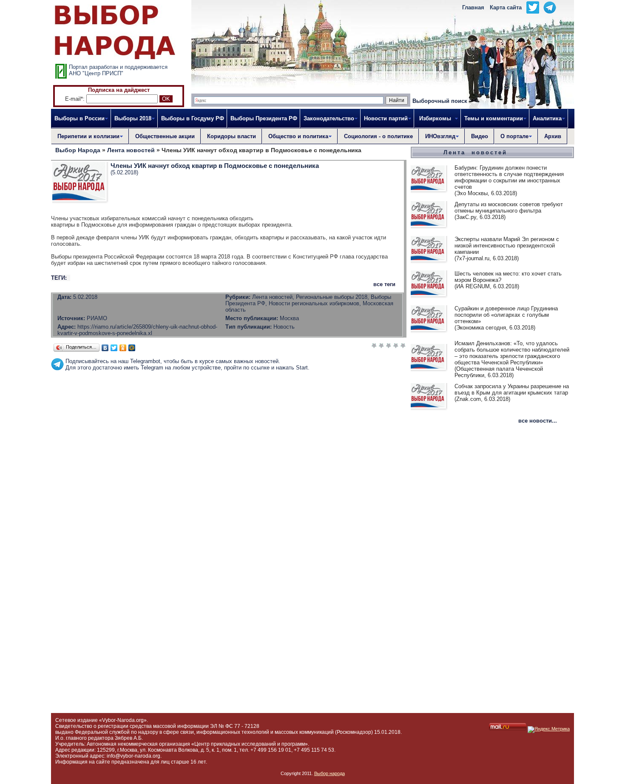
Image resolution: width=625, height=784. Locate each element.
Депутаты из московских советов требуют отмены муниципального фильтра (509, 207)
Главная (473, 7)
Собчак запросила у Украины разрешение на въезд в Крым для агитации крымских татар (512, 389)
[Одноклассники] (123, 347)
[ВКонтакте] (105, 347)
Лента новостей (475, 152)
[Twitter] (114, 347)
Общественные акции (165, 136)
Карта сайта (506, 7)
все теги (384, 284)
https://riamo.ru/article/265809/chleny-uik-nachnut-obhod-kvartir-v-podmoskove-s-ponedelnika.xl (137, 330)
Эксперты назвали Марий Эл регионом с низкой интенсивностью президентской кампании (507, 245)
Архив (552, 136)
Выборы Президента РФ (263, 118)
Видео (479, 136)
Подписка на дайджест (119, 90)
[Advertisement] (229, 390)
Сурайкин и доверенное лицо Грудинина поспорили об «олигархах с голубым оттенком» (506, 314)
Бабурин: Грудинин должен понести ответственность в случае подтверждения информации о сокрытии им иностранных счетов (509, 177)
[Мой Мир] (132, 347)
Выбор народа (329, 773)
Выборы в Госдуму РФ (192, 118)
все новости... (537, 421)
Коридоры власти (231, 136)
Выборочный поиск (439, 101)
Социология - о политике (378, 136)
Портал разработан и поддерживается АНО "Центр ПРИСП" (118, 70)
